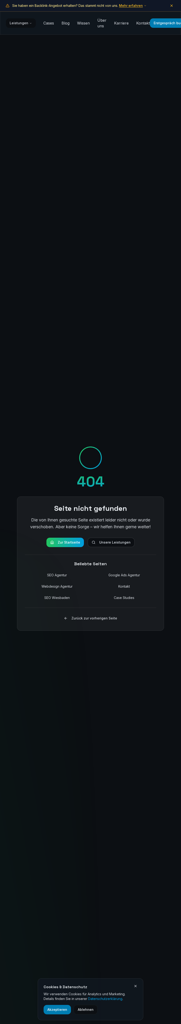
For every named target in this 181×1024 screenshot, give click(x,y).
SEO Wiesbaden (57, 598)
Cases (48, 23)
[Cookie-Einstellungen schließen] (135, 986)
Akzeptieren (57, 1010)
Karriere (121, 23)
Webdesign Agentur (57, 586)
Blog (66, 23)
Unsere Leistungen (115, 542)
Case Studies (124, 598)
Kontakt (143, 23)
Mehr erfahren (131, 6)
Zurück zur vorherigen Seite (94, 618)
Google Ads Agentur (124, 575)
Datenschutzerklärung (105, 999)
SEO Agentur (57, 575)
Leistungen (19, 23)
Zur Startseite (69, 542)
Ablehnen (86, 1010)
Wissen (83, 23)
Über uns (102, 23)
